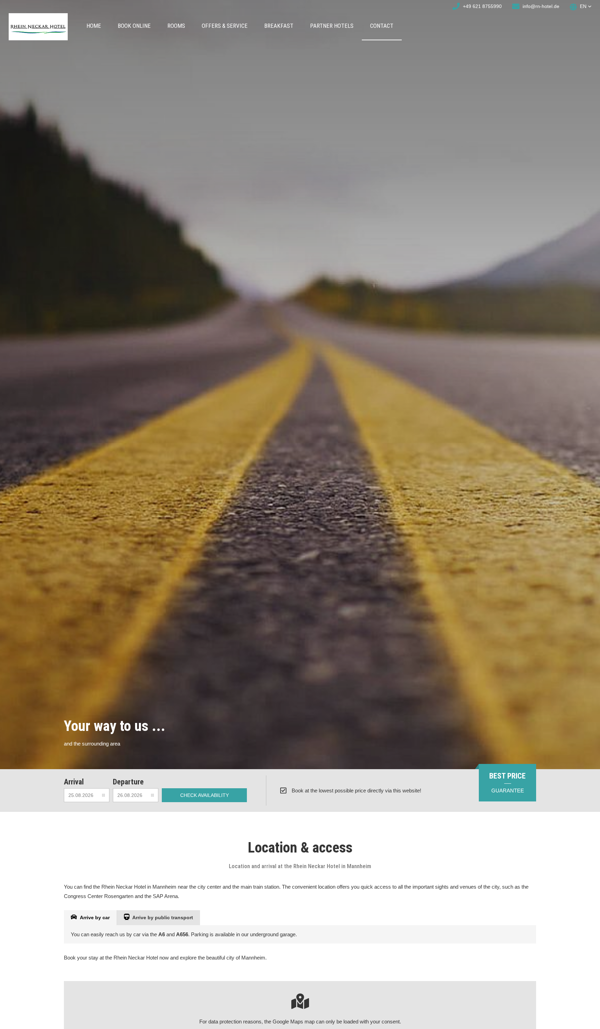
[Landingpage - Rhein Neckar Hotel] (38, 26)
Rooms (176, 25)
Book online (134, 25)
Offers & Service (225, 25)
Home (93, 25)
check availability (204, 795)
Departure (128, 781)
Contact (381, 25)
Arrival (74, 781)
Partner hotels (331, 25)
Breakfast (278, 25)
